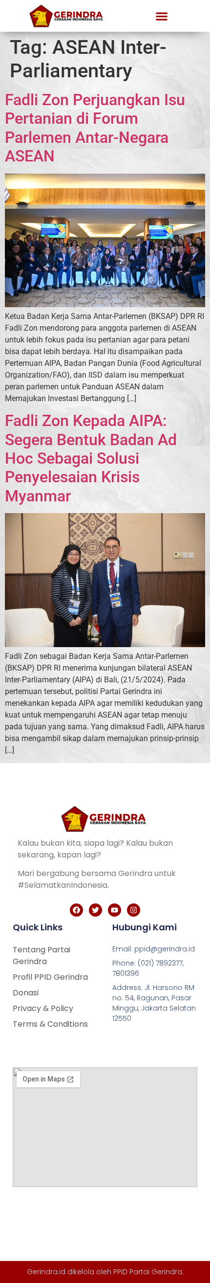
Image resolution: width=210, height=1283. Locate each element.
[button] (161, 15)
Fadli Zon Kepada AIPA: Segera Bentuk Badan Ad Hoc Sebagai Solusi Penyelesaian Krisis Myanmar (91, 458)
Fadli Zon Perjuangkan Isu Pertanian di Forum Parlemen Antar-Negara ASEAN (95, 127)
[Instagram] (133, 910)
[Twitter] (95, 910)
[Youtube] (114, 910)
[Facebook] (76, 910)
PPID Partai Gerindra (147, 1272)
